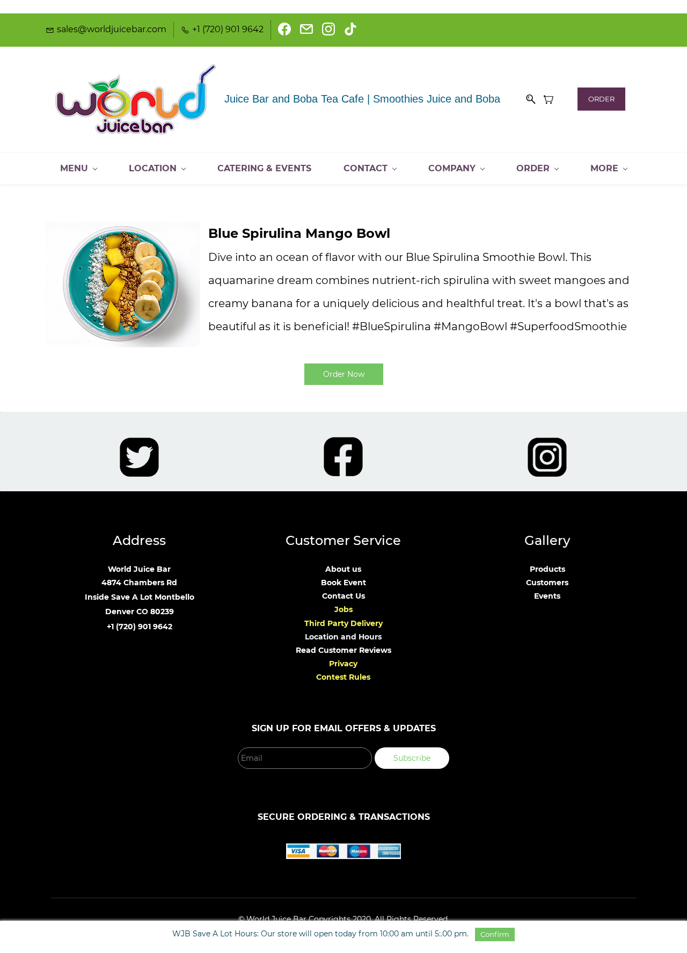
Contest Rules (343, 677)
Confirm (494, 934)
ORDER (601, 98)
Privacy (343, 663)
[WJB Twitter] (139, 444)
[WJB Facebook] (343, 443)
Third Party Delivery (343, 623)
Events (547, 596)
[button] (343, 374)
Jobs (343, 609)
